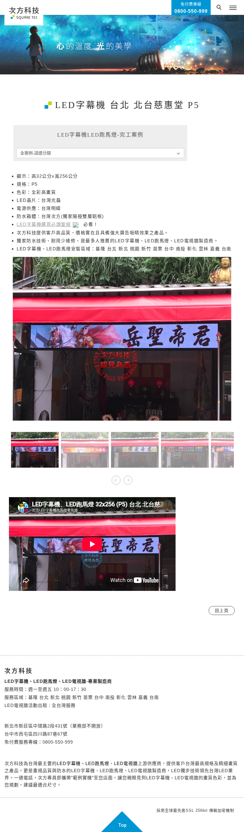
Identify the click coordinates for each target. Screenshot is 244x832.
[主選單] (233, 8)
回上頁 (222, 610)
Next (127, 478)
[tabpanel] (122, 44)
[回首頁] (23, 12)
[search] (219, 8)
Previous (116, 478)
